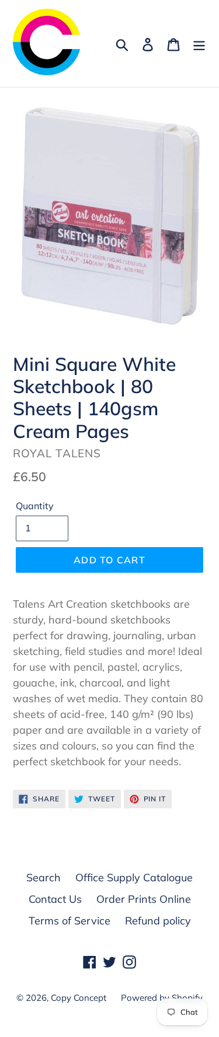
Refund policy (158, 920)
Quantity (35, 506)
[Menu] (199, 43)
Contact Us (55, 899)
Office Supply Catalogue (134, 877)
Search (43, 877)
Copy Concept (78, 997)
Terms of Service (69, 920)
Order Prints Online (143, 899)
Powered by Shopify (162, 997)
